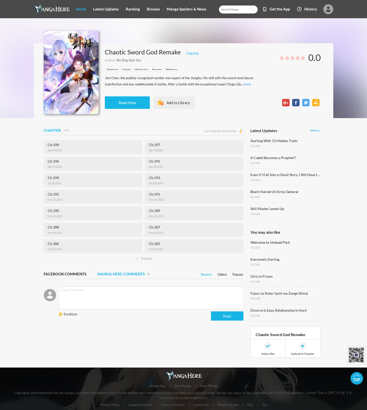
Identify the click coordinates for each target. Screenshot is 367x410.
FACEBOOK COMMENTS (65, 273)
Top (264, 405)
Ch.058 (255, 163)
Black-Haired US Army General (274, 192)
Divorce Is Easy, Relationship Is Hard (278, 310)
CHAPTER (57, 130)
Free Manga (182, 386)
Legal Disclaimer (140, 405)
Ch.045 (255, 146)
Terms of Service (172, 405)
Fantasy (126, 69)
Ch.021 (255, 247)
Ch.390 (255, 264)
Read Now (127, 102)
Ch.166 (255, 214)
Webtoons (171, 69)
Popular (237, 273)
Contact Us (201, 405)
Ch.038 (255, 298)
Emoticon (70, 314)
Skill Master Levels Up (267, 208)
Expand (146, 258)
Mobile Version (228, 405)
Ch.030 (255, 315)
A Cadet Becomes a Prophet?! (273, 158)
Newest (206, 273)
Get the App (280, 9)
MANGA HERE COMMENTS (123, 273)
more (247, 84)
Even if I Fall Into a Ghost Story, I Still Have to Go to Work (285, 175)
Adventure (112, 69)
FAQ (250, 405)
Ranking (133, 9)
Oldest (222, 273)
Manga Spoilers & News (186, 9)
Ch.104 (255, 281)
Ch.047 (255, 197)
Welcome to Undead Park (270, 242)
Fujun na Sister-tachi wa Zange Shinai (279, 293)
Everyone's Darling (264, 259)
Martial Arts (141, 69)
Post (227, 316)
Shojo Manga (209, 386)
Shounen (157, 69)
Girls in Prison (261, 276)
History (310, 9)
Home (81, 9)
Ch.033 (255, 180)
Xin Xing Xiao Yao (128, 60)
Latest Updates (106, 9)
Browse (153, 9)
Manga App (157, 386)
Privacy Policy (110, 405)
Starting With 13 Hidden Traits (274, 141)
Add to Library (178, 102)
